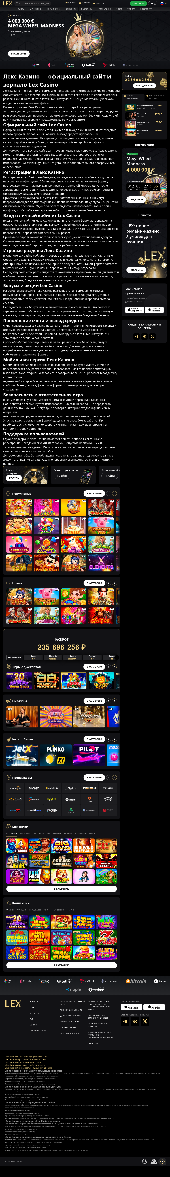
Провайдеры (105, 9)
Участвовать (18, 53)
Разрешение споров (69, 1033)
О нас (32, 1007)
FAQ (31, 1019)
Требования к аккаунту (71, 1010)
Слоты (21, 9)
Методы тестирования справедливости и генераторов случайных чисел (99, 1005)
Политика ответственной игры (72, 1002)
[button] (117, 474)
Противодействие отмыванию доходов (98, 1016)
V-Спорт (131, 9)
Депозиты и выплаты (70, 1016)
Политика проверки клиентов (97, 1025)
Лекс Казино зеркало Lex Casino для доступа (25, 1059)
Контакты (34, 1013)
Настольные (87, 9)
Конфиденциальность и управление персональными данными (100, 1035)
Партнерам (93, 1043)
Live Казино (35, 9)
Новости (34, 1001)
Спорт (119, 9)
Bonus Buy (71, 9)
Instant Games (54, 9)
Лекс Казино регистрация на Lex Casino (23, 1062)
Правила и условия (69, 1022)
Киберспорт (146, 9)
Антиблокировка (68, 1027)
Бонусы (33, 1025)
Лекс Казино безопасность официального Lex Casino (29, 1068)
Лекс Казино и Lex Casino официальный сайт (26, 1056)
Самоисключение (38, 1031)
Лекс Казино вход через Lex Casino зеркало (25, 1065)
